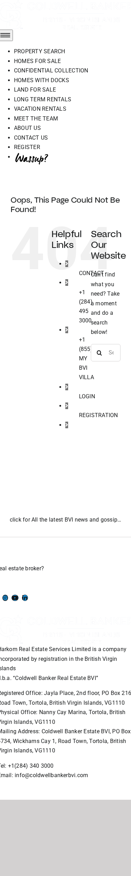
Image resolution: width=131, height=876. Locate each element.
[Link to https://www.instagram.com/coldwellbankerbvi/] (5, 598)
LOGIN (87, 396)
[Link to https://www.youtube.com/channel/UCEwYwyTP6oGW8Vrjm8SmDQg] (15, 598)
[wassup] (79, 434)
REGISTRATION (98, 415)
